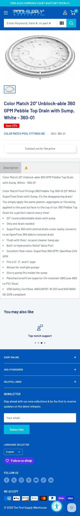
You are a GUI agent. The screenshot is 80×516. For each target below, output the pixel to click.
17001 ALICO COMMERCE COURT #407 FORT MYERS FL (40, 3)
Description (10, 167)
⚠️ (26, 167)
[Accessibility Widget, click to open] (57, 506)
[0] (72, 12)
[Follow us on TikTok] (43, 480)
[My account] (65, 12)
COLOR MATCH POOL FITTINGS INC (24, 133)
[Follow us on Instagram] (21, 480)
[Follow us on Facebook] (6, 480)
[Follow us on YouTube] (36, 480)
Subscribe (17, 429)
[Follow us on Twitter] (14, 480)
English (10, 451)
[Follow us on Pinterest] (28, 480)
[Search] (71, 23)
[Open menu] (6, 12)
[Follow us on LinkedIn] (51, 480)
